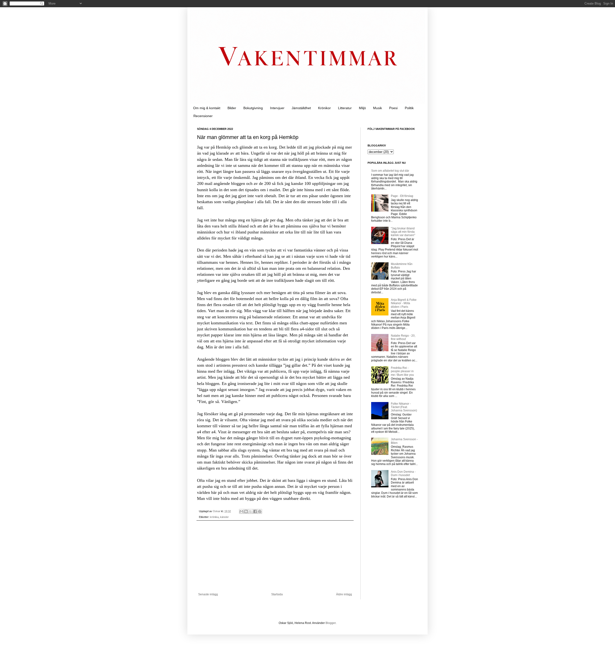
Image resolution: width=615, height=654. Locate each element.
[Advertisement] (275, 557)
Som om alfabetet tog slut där (390, 170)
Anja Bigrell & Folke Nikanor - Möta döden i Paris (404, 303)
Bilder (232, 108)
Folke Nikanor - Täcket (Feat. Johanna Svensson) (404, 407)
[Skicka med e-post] (241, 511)
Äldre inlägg (344, 594)
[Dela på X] (250, 511)
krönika (214, 517)
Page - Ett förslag (402, 196)
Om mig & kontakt (206, 108)
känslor (224, 517)
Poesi (393, 108)
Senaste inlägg (208, 594)
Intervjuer (277, 108)
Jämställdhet (301, 108)
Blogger (331, 623)
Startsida (277, 594)
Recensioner (203, 116)
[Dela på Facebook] (255, 511)
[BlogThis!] (246, 511)
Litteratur (345, 108)
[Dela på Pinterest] (259, 511)
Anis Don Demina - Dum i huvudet (403, 473)
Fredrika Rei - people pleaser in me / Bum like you (402, 371)
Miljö (362, 108)
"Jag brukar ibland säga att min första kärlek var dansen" (403, 232)
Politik (409, 108)
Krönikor (324, 108)
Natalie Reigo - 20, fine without (403, 337)
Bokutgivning (253, 108)
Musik (377, 108)
